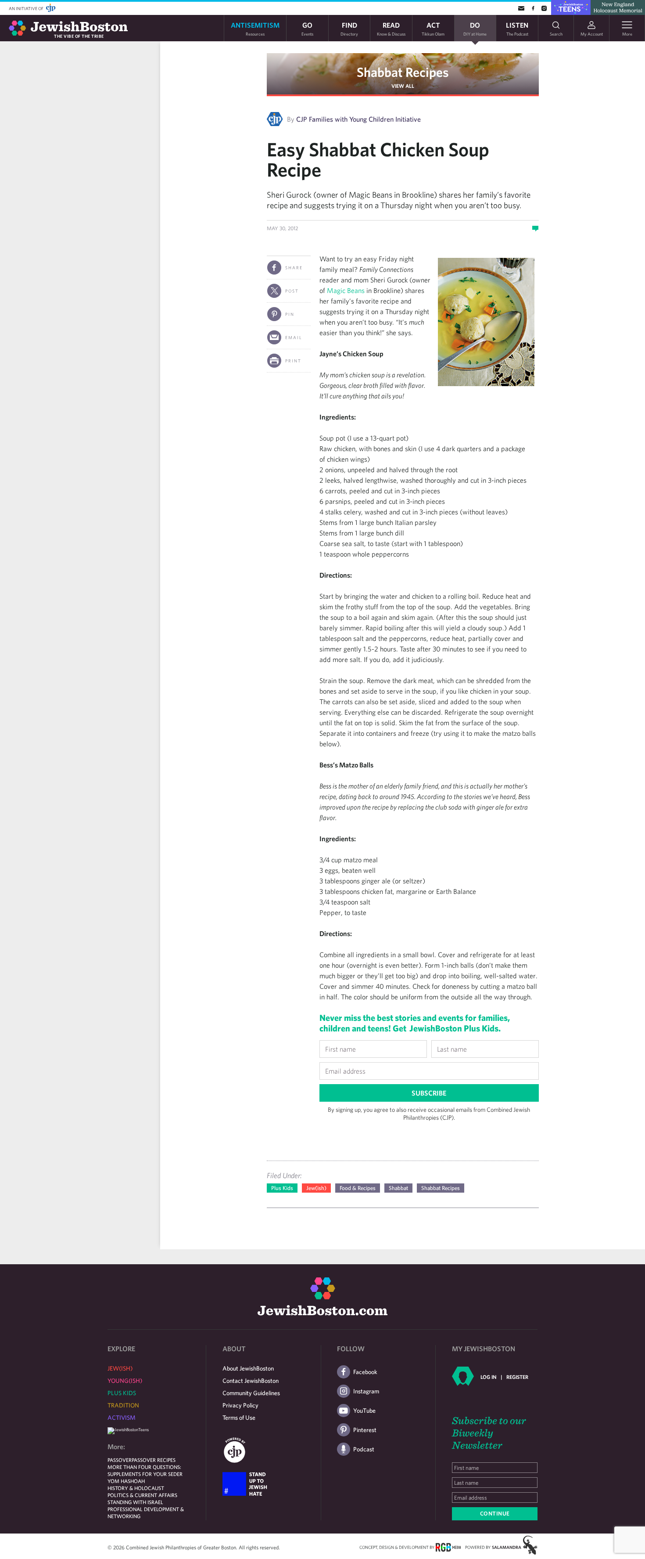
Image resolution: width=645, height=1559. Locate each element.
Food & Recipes (358, 1188)
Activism (122, 1417)
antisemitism (255, 28)
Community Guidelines (251, 1392)
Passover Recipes (154, 1460)
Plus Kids (282, 1188)
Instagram (366, 1391)
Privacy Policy (240, 1405)
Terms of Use (238, 1417)
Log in (488, 1377)
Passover (120, 1460)
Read (391, 28)
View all (402, 86)
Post (292, 290)
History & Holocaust (136, 1488)
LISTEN (517, 28)
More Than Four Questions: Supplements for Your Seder (145, 1470)
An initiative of (26, 8)
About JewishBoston (248, 1368)
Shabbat (398, 1188)
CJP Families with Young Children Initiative (358, 119)
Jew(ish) (316, 1188)
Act (433, 28)
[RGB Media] (448, 1546)
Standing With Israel (135, 1502)
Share (294, 267)
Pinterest (364, 1429)
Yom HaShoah (126, 1481)
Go (307, 28)
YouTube (364, 1410)
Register (517, 1377)
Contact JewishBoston (250, 1380)
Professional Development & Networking (146, 1512)
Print (293, 360)
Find (349, 28)
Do (475, 28)
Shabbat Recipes (403, 72)
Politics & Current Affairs (142, 1495)
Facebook (365, 1371)
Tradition (123, 1405)
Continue (495, 1513)
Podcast (363, 1449)
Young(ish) (125, 1380)
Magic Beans (346, 290)
